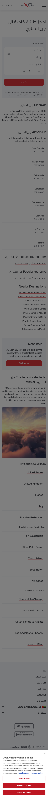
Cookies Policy (24, 773)
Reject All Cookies (24, 785)
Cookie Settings (24, 778)
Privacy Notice (37, 773)
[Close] (45, 753)
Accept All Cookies (24, 792)
